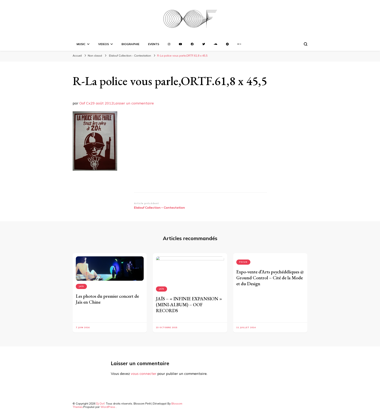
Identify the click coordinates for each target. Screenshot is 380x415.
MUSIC (81, 44)
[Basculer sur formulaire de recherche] (305, 44)
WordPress (108, 407)
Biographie (130, 44)
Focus (243, 262)
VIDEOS (103, 44)
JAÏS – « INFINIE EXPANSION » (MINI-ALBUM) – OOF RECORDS (189, 305)
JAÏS (81, 286)
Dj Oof (100, 403)
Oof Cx (84, 103)
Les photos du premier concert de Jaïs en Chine (107, 299)
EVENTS (153, 44)
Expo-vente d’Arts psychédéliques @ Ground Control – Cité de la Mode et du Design (270, 278)
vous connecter (143, 373)
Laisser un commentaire (133, 103)
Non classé (95, 55)
